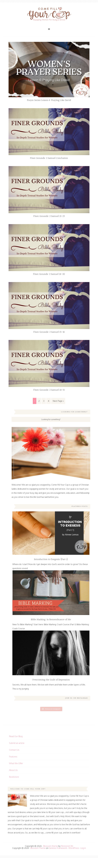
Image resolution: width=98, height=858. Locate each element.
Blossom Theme (37, 848)
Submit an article (16, 743)
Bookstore (14, 777)
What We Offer (16, 763)
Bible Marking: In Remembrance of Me (51, 620)
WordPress (74, 848)
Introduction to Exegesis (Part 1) (51, 559)
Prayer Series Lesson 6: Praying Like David (49, 100)
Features (13, 756)
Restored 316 (67, 846)
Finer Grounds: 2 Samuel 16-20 (49, 274)
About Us (13, 770)
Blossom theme (50, 846)
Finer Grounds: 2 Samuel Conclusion (49, 158)
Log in (83, 848)
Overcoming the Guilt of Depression (51, 680)
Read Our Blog (16, 736)
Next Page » (58, 401)
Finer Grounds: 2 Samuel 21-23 (49, 216)
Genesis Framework (58, 848)
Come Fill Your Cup (49, 14)
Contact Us (14, 750)
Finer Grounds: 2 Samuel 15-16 (49, 332)
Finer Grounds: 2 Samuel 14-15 (49, 390)
